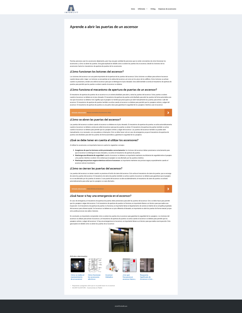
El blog (153, 9)
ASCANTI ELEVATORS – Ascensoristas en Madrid (87, 288)
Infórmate (141, 9)
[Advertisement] (121, 46)
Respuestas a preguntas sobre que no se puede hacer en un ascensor (93, 286)
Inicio (133, 9)
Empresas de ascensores (167, 9)
